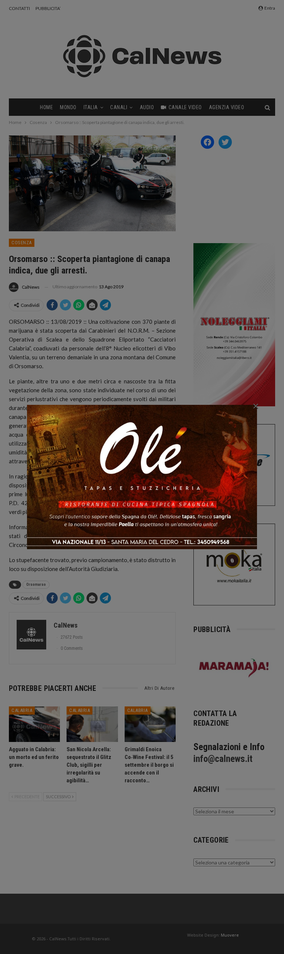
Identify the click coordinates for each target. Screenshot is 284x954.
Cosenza (21, 242)
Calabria (21, 710)
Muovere (230, 935)
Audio (147, 107)
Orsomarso (36, 584)
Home (46, 107)
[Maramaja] (234, 668)
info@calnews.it (223, 758)
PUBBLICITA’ (48, 8)
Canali (118, 107)
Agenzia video (226, 107)
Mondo (68, 107)
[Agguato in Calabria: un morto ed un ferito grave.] (34, 724)
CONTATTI (19, 8)
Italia (91, 107)
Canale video (185, 107)
